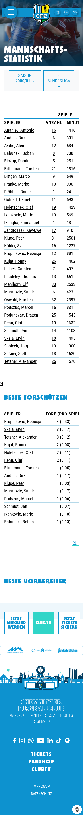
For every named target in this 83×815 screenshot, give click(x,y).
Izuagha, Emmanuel (21, 222)
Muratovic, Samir (19, 292)
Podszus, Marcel (18, 307)
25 (54, 315)
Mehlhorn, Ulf (16, 284)
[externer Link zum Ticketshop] (57, 12)
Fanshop (41, 762)
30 (54, 284)
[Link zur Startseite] (41, 22)
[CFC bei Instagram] (22, 740)
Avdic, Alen (14, 145)
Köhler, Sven (15, 245)
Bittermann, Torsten (21, 168)
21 (54, 168)
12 (54, 145)
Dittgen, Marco (17, 176)
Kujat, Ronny (15, 261)
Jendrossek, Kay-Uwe (22, 230)
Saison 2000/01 (23, 78)
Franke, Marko (16, 184)
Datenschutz (41, 794)
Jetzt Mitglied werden (16, 623)
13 (54, 276)
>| (1, 383)
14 (54, 330)
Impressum (41, 786)
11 (54, 199)
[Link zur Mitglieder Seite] (75, 12)
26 (54, 261)
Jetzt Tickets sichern (69, 623)
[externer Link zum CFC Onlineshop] (66, 12)
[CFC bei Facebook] (14, 740)
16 (54, 130)
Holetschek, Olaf (18, 207)
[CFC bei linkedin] (50, 740)
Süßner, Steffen (17, 353)
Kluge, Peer (14, 238)
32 (54, 299)
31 (54, 238)
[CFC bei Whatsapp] (30, 740)
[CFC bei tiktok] (58, 740)
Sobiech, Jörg (16, 345)
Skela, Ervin (14, 338)
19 (54, 207)
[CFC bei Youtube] (40, 740)
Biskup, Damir (16, 161)
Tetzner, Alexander (20, 361)
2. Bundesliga (58, 78)
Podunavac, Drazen (21, 315)
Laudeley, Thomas (20, 276)
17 (54, 230)
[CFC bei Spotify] (67, 740)
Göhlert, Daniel (17, 199)
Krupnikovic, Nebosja (22, 253)
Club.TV (43, 623)
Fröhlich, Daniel (18, 191)
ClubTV (41, 769)
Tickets (41, 754)
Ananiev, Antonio (19, 130)
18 (54, 338)
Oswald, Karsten (18, 299)
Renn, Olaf (13, 322)
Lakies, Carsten (17, 268)
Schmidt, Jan (15, 330)
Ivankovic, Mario (18, 215)
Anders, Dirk (14, 137)
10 (54, 184)
